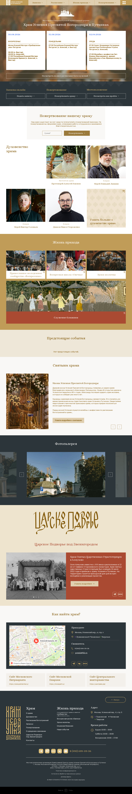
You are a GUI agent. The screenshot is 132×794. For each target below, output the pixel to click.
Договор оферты (66, 777)
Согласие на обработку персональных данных (66, 774)
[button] (124, 2)
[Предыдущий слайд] (113, 427)
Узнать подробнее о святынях (68, 420)
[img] (106, 208)
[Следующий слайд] (119, 427)
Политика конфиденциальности (66, 771)
